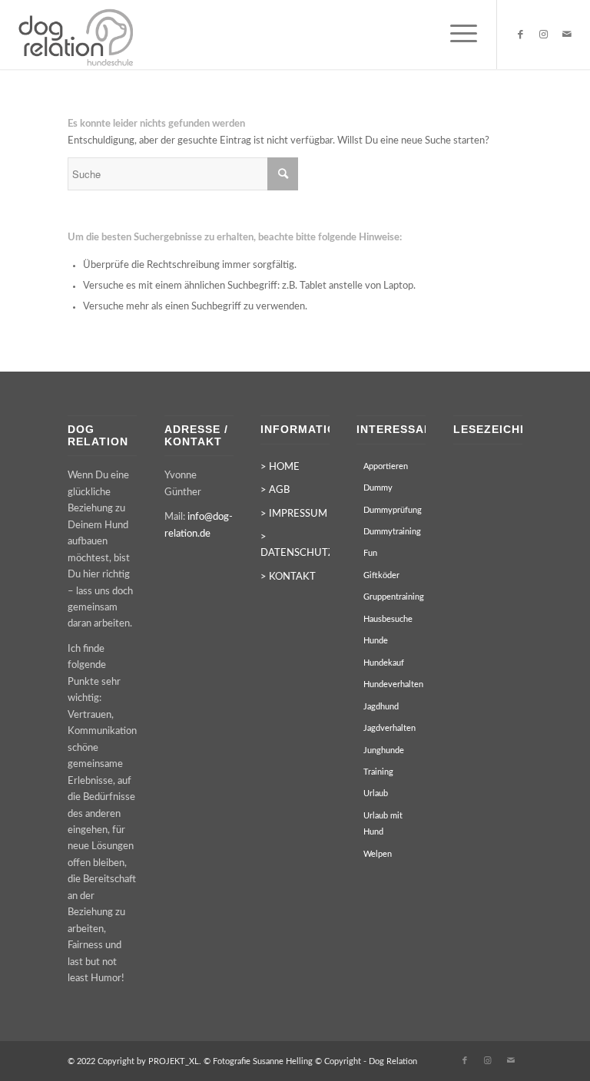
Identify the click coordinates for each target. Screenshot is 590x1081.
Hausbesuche (388, 619)
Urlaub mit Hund (383, 824)
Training (378, 772)
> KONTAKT (288, 577)
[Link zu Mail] (566, 34)
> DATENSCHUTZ (295, 545)
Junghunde (383, 750)
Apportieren (385, 466)
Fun (370, 553)
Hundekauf (383, 663)
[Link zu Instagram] (543, 34)
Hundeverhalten (393, 684)
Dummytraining (392, 531)
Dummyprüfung (392, 510)
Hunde (375, 640)
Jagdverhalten (389, 728)
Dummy (378, 488)
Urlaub (375, 793)
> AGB (275, 490)
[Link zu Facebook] (520, 34)
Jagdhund (381, 706)
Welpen (377, 854)
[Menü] (456, 34)
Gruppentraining (393, 597)
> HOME (280, 467)
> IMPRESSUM (293, 514)
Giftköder (381, 575)
